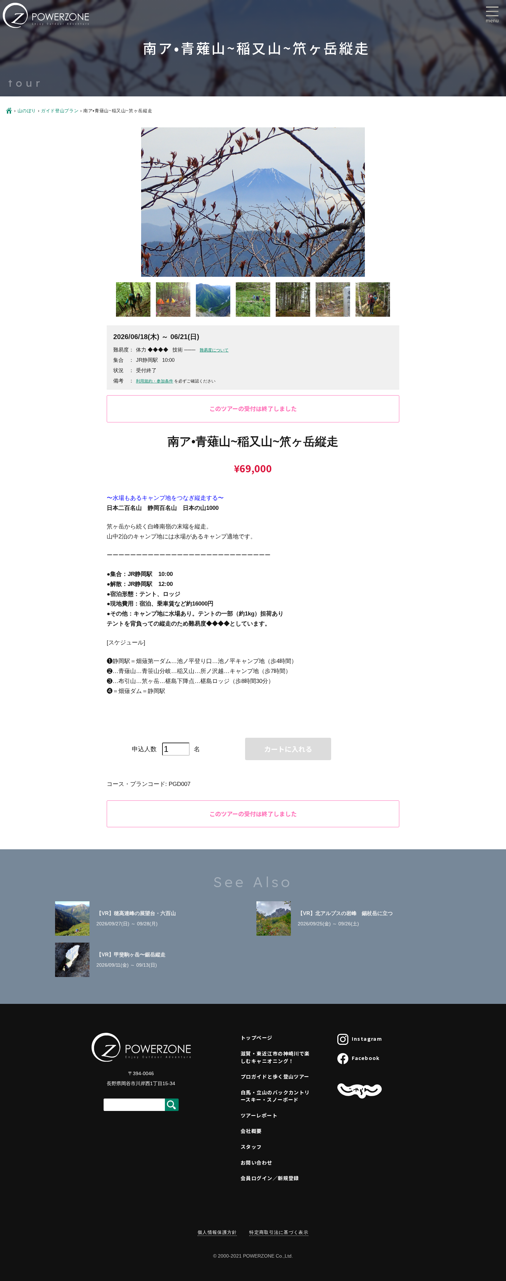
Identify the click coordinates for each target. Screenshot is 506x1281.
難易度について (214, 350)
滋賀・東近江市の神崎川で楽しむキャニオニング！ (275, 1057)
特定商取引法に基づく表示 (278, 1232)
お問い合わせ (257, 1162)
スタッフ (251, 1146)
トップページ (257, 1037)
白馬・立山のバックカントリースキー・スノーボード (275, 1096)
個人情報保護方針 (217, 1232)
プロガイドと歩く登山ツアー (275, 1076)
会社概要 (251, 1130)
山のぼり (27, 110)
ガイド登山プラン (59, 110)
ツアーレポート (259, 1115)
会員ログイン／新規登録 (270, 1178)
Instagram (367, 1038)
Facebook (366, 1057)
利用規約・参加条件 (154, 381)
